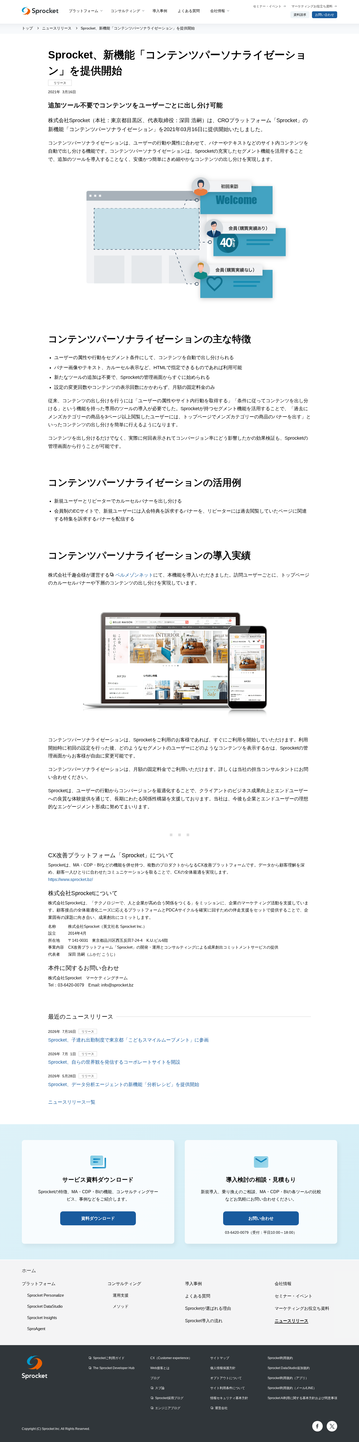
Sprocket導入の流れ (204, 1321)
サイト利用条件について (227, 1388)
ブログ (155, 1378)
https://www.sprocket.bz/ (70, 879)
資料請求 (300, 15)
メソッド (121, 1306)
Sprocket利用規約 (280, 1358)
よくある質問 (189, 11)
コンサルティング (125, 11)
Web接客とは (160, 1368)
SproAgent (36, 1328)
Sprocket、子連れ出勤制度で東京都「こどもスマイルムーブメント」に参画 (128, 1040)
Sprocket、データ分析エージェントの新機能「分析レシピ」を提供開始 (123, 1084)
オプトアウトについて (226, 1378)
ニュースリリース (291, 1321)
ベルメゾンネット (134, 575)
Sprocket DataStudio (45, 1306)
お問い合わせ (324, 15)
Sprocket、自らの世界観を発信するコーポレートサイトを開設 (114, 1062)
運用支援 (121, 1295)
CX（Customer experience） (171, 1358)
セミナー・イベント (267, 6)
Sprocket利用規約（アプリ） (288, 1378)
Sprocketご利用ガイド (109, 1358)
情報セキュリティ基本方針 (229, 1398)
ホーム (29, 1270)
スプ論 (160, 1388)
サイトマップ (219, 1358)
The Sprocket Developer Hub (114, 1368)
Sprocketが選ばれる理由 (208, 1308)
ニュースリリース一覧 (71, 1102)
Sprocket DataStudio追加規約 (289, 1368)
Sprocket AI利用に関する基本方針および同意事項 (302, 1398)
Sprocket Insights (42, 1317)
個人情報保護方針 (222, 1368)
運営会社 (221, 1408)
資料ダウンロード (98, 1218)
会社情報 (217, 11)
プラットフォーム (83, 11)
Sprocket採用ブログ (169, 1398)
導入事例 (159, 11)
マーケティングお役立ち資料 (311, 6)
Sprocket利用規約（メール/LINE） (292, 1388)
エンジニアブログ (167, 1408)
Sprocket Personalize (45, 1295)
